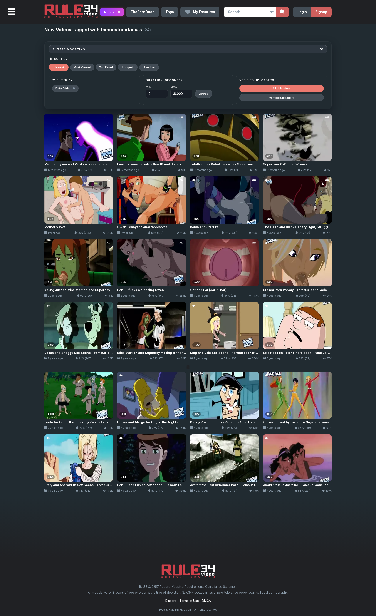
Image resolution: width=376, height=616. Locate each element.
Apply (203, 93)
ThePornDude (142, 12)
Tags (169, 12)
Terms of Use (189, 601)
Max (173, 86)
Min (148, 86)
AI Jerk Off (112, 12)
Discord (170, 601)
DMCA (206, 601)
